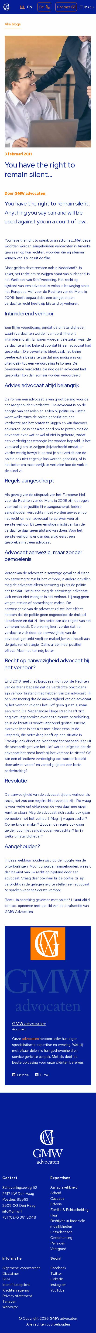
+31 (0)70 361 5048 (19, 1217)
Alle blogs (13, 24)
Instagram (58, 1284)
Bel (42, 6)
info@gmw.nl (12, 1211)
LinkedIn (23, 1075)
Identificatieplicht (16, 1284)
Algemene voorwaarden (21, 1267)
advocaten (30, 1038)
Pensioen (57, 1243)
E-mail (44, 1075)
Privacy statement (17, 1295)
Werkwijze (10, 1307)
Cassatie (57, 1198)
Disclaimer (10, 1273)
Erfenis (56, 1204)
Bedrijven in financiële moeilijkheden (67, 1223)
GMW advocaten (6, 7)
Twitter (56, 1273)
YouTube (57, 1290)
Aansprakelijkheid (64, 1187)
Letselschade (61, 1232)
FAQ (6, 1279)
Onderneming (61, 1237)
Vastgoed (58, 1248)
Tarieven (9, 1301)
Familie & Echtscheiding (69, 1209)
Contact (63, 6)
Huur (54, 1215)
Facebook (58, 1267)
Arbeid (55, 1192)
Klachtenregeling (15, 1290)
